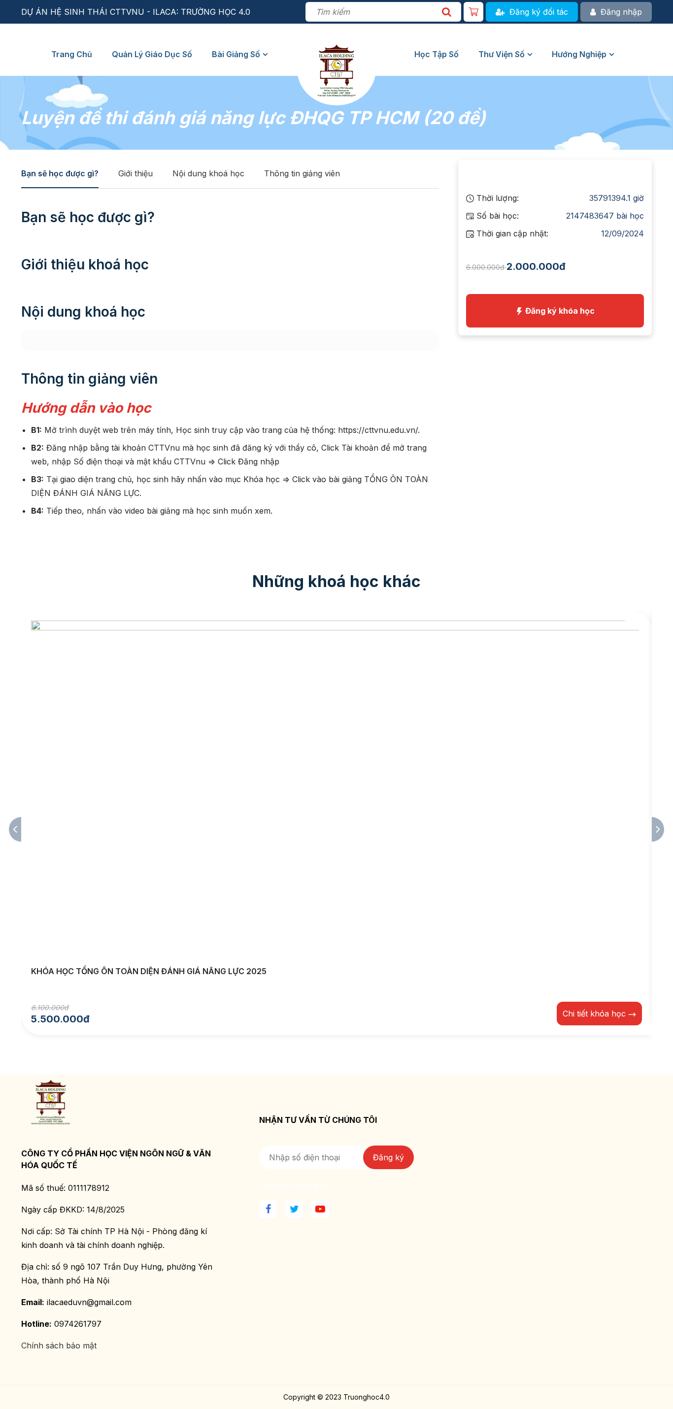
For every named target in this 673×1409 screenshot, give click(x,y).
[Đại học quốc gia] (336, 54)
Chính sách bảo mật (59, 1345)
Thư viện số (501, 54)
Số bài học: (496, 216)
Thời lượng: (496, 198)
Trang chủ (71, 54)
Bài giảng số (236, 54)
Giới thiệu (135, 173)
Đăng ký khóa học (559, 311)
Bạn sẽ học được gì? (60, 173)
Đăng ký (388, 1157)
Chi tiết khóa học (595, 1013)
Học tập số (436, 54)
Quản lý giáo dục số (152, 54)
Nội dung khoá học (208, 173)
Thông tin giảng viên (302, 173)
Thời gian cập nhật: (511, 233)
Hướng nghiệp (579, 54)
